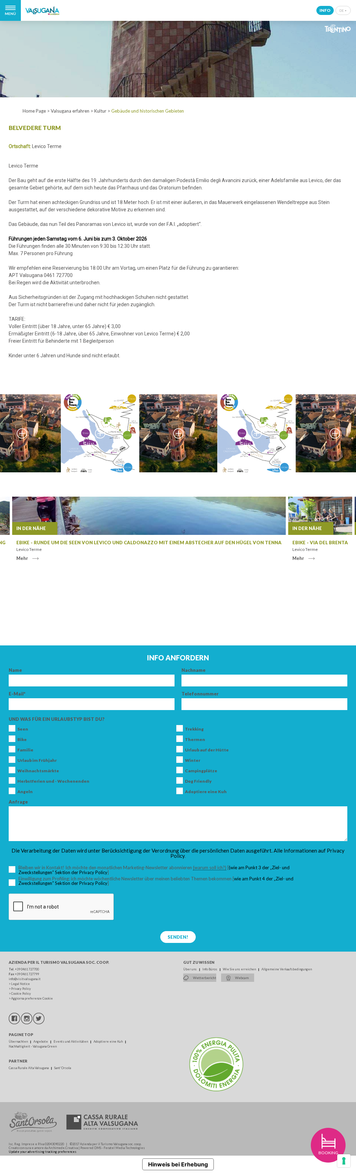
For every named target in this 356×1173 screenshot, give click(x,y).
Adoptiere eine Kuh (206, 792)
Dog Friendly (198, 781)
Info (325, 10)
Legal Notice (20, 984)
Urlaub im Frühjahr (37, 760)
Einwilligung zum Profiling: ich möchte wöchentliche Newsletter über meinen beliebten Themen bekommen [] (155, 881)
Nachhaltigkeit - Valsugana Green (33, 1046)
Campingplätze (201, 771)
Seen (22, 729)
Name (15, 670)
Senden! (178, 937)
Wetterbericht (204, 978)
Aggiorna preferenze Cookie (32, 998)
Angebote (41, 1041)
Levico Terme (47, 146)
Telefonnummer (200, 694)
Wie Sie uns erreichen (240, 969)
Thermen (195, 740)
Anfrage (18, 802)
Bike (22, 740)
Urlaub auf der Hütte (207, 750)
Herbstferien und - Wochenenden (53, 781)
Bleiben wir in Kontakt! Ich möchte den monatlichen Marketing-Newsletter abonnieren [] (159, 870)
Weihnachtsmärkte (38, 771)
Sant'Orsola (62, 1068)
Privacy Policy (21, 989)
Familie (25, 750)
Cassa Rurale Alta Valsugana (29, 1068)
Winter (192, 760)
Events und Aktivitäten (71, 1041)
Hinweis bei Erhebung (178, 1164)
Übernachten (19, 1041)
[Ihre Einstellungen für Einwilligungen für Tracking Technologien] (343, 1160)
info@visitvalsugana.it (25, 979)
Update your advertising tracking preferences (42, 1152)
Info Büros (210, 969)
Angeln (25, 792)
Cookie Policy (21, 993)
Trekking (194, 729)
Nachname (193, 670)
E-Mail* (17, 694)
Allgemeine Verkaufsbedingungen (286, 969)
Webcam (241, 978)
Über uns (190, 969)
